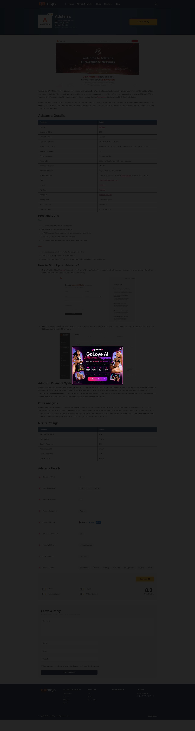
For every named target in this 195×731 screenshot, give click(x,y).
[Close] (120, 348)
